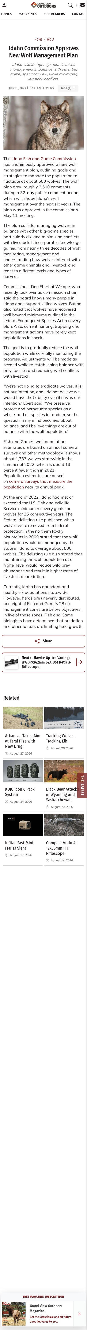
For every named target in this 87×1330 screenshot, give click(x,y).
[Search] (70, 5)
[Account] (4, 5)
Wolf (50, 39)
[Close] (79, 1313)
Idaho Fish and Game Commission (43, 158)
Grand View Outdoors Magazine (46, 1309)
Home (38, 39)
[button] (6, 13)
